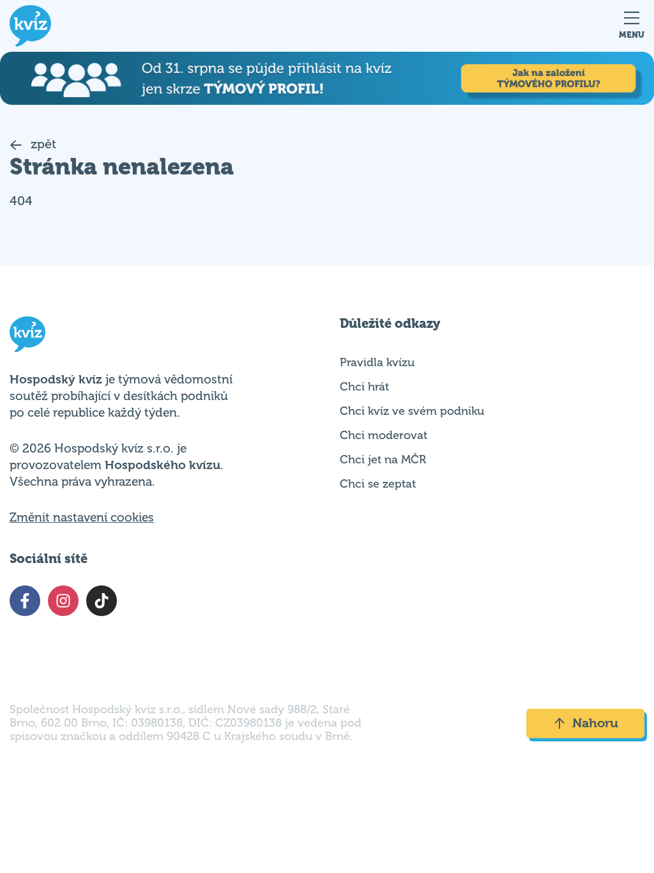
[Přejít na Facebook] (25, 600)
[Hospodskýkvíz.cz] (30, 26)
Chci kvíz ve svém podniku (412, 411)
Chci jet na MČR (383, 459)
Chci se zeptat (378, 483)
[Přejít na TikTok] (101, 600)
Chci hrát (364, 386)
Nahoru (595, 723)
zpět (41, 144)
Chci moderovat (383, 435)
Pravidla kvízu (377, 362)
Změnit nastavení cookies (82, 518)
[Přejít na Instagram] (63, 600)
